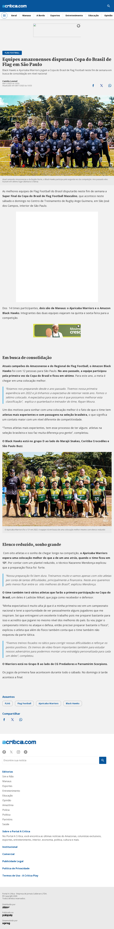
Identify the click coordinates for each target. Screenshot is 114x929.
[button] (93, 85)
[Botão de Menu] (4, 16)
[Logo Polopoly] (7, 915)
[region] (57, 35)
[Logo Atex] (7, 907)
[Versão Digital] (99, 6)
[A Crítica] (14, 6)
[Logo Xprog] (7, 923)
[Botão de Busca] (108, 6)
